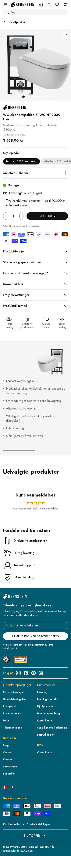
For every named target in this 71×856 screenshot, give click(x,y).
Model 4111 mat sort (21, 161)
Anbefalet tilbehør (15, 173)
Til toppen (32, 835)
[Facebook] (26, 673)
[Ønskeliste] (57, 5)
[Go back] (5, 22)
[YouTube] (41, 673)
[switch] (8, 847)
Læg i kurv (47, 216)
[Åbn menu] (5, 4)
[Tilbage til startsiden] (22, 4)
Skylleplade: (11, 153)
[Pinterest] (33, 673)
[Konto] (49, 5)
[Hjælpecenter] (41, 5)
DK (11, 787)
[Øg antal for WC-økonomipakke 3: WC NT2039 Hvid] (19, 216)
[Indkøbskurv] (65, 5)
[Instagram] (18, 673)
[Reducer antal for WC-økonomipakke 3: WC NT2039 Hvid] (7, 216)
